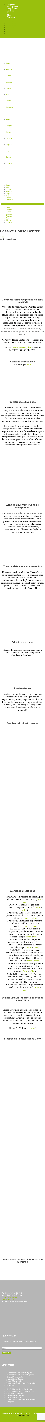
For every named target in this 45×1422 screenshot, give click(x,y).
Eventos (9, 191)
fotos (39, 899)
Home (2, 237)
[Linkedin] (25, 1316)
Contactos (9, 200)
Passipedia (11, 17)
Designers (11, 5)
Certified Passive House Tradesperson (20, 1375)
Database (10, 11)
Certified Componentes (14, 1377)
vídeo (24, 910)
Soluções (9, 187)
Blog (7, 196)
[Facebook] (5, 1316)
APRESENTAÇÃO (21, 347)
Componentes (12, 9)
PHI (8, 13)
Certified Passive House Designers (19, 1373)
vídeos (24, 902)
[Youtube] (18, 1316)
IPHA (8, 15)
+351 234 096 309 (8, 1299)
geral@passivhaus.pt (9, 1297)
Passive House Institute (14, 1381)
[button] (22, 204)
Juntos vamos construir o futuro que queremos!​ (22, 1260)
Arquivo (9, 193)
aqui (29, 364)
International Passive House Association (21, 1383)
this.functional (24, 1415)
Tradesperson (12, 7)
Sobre (8, 185)
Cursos (8, 189)
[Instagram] (11, 1316)
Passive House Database (15, 1379)
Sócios (8, 198)
